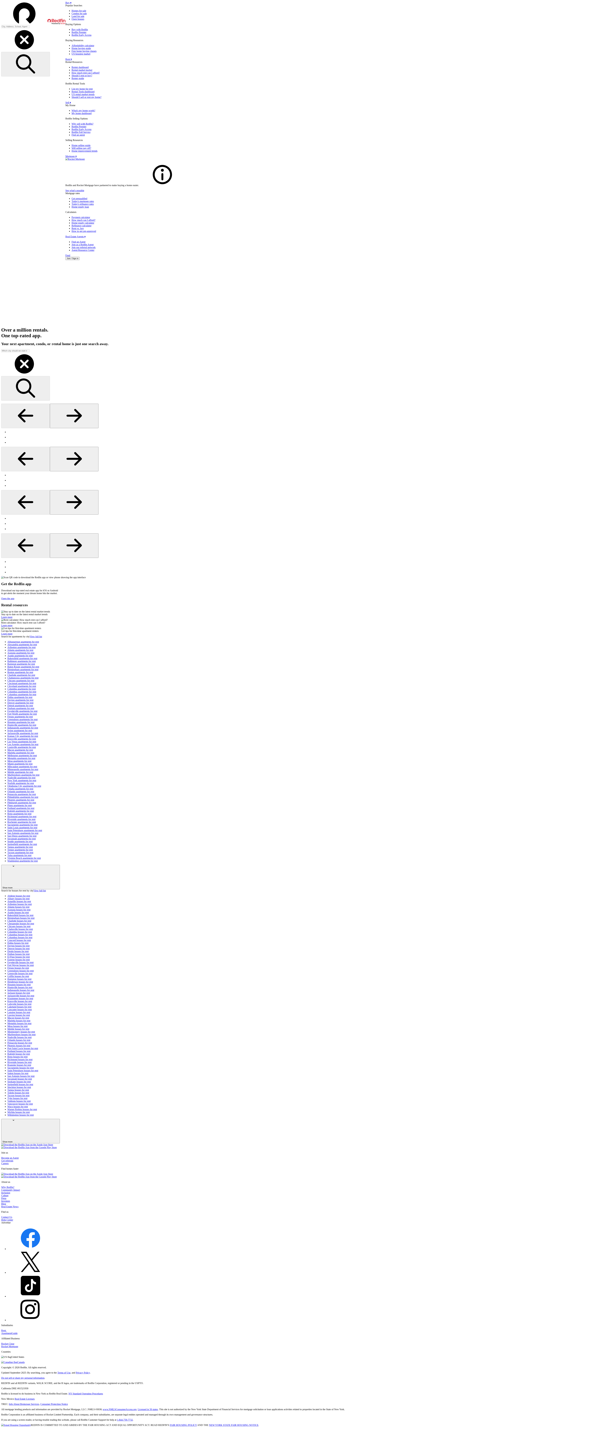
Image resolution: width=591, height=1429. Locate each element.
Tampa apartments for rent (20, 847)
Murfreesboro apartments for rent (23, 775)
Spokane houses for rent (19, 1081)
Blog (3, 1204)
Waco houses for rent (17, 1106)
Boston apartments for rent (20, 672)
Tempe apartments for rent (20, 849)
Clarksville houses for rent (20, 929)
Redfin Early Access (81, 35)
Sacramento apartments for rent (22, 825)
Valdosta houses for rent (19, 1101)
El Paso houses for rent (18, 957)
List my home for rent (82, 89)
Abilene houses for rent (18, 896)
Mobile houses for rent (18, 1029)
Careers (5, 1163)
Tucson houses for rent (18, 1095)
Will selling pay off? (81, 148)
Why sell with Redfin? (82, 123)
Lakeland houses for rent (19, 1006)
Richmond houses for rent (19, 1059)
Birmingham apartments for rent (22, 669)
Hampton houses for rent (19, 979)
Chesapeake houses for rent (20, 923)
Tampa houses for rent (18, 1090)
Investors (5, 1201)
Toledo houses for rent (18, 1092)
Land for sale (78, 16)
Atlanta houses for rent (18, 907)
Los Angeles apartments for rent (22, 744)
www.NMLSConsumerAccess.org (120, 1409)
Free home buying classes (84, 51)
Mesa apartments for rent (19, 761)
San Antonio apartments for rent (22, 833)
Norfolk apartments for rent (20, 783)
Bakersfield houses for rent (20, 915)
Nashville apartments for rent (21, 777)
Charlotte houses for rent (19, 920)
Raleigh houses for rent (18, 1054)
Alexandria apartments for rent (22, 644)
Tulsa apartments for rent (19, 855)
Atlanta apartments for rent (20, 650)
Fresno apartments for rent (20, 716)
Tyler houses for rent (17, 1098)
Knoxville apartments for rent (21, 739)
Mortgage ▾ (71, 156)
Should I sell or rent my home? (86, 97)
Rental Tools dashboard (83, 91)
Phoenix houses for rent (18, 1045)
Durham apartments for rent (20, 708)
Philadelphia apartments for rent (22, 797)
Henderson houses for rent (20, 982)
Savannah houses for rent (19, 1079)
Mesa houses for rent (17, 1026)
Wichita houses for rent (18, 1112)
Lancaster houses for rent (19, 1009)
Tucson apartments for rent (20, 852)
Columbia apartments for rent (21, 689)
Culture (4, 1195)
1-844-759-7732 (125, 1420)
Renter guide (78, 78)
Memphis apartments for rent (21, 758)
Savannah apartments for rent (21, 838)
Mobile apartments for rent (20, 772)
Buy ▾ (68, 2)
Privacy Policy (83, 1372)
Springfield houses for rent (20, 1084)
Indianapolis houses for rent (20, 990)
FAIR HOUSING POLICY (183, 1425)
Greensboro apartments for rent (22, 719)
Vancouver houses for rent (20, 1104)
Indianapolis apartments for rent (22, 727)
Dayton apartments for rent (20, 700)
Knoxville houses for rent (19, 1001)
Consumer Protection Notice (54, 1404)
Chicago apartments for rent (20, 680)
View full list (36, 636)
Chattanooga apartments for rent (22, 678)
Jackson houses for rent (18, 993)
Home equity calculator (83, 223)
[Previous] (25, 416)
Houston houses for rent (19, 984)
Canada (21, 1362)
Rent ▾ (68, 59)
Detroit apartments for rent (20, 705)
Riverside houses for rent (19, 1062)
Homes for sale (79, 10)
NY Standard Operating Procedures (85, 1393)
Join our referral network (84, 247)
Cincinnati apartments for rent (21, 683)
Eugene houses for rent (18, 959)
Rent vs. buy (78, 228)
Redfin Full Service (81, 132)
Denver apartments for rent (20, 702)
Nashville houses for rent (19, 1037)
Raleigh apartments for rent (20, 811)
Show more (7, 888)
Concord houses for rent (19, 940)
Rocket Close (7, 1343)
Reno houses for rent (17, 1056)
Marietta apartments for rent (20, 752)
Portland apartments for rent (20, 808)
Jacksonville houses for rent (20, 995)
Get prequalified (79, 198)
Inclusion (5, 1192)
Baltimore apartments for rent (21, 661)
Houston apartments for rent (20, 722)
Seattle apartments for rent (20, 841)
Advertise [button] (6, 1222)
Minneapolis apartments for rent (22, 769)
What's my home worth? (83, 110)
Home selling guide (81, 145)
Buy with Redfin (80, 29)
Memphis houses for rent (19, 1023)
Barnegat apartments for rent (21, 664)
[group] (295, 437)
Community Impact (10, 1190)
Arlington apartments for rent (21, 647)
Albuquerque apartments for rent (23, 641)
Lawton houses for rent (18, 1015)
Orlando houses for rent (18, 1040)
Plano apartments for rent (19, 805)
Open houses (78, 19)
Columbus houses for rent (19, 934)
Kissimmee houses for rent (20, 998)
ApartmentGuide (9, 1333)
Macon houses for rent (18, 1018)
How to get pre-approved (84, 231)
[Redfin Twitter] (30, 1272)
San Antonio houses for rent (20, 1076)
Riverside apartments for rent (21, 819)
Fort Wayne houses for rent (20, 965)
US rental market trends (83, 94)
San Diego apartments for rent (21, 836)
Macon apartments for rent (20, 750)
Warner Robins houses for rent (22, 1109)
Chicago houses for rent (18, 926)
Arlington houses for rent (19, 904)
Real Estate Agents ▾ (75, 236)
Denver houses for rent (18, 948)
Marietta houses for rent (18, 1020)
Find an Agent (78, 242)
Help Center (7, 1220)
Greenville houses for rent (19, 973)
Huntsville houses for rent (19, 987)
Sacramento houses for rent (20, 1067)
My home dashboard (82, 113)
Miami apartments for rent (19, 763)
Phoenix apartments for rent (20, 800)
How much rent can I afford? (86, 72)
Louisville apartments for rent (21, 747)
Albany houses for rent (18, 898)
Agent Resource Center (83, 250)
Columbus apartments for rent (21, 691)
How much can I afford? (83, 220)
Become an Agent (10, 1158)
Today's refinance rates (83, 204)
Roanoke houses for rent (19, 1065)
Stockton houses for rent (19, 1087)
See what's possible (74, 190)
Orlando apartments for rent (20, 791)
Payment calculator (81, 217)
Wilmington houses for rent (20, 1115)
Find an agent (78, 135)
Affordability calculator (83, 45)
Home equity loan (80, 207)
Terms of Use (63, 1372)
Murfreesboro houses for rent (21, 1034)
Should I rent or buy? (82, 75)
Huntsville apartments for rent (21, 725)
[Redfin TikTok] (30, 1296)
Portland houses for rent (18, 1051)
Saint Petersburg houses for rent (22, 1070)
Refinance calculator (81, 225)
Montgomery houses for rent (21, 1031)
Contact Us (6, 1217)
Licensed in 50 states (148, 1409)
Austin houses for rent (18, 912)
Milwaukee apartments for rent (22, 766)
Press (3, 1198)
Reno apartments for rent (19, 813)
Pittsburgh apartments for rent (21, 802)
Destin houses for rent (18, 951)
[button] (33, 13)
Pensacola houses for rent (19, 1043)
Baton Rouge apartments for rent (23, 666)
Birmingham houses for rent (20, 918)
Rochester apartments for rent (21, 822)
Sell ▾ (68, 102)
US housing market (81, 54)
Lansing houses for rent (18, 1012)
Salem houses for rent (17, 1073)
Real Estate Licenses (25, 1399)
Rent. (3, 1330)
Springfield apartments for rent (22, 844)
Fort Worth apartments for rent (22, 714)
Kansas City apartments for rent (22, 736)
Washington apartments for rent (22, 861)
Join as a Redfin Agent (83, 244)
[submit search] (25, 64)
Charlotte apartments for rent (21, 675)
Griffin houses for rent (18, 976)
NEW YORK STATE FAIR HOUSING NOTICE (233, 1425)
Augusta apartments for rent (20, 653)
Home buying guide (81, 48)
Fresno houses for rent (18, 968)
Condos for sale (79, 13)
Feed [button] (67, 255)
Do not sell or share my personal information (22, 1378)
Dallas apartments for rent (19, 697)
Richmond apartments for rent (21, 816)
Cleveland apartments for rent (21, 686)
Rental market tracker (82, 70)
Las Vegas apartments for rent (21, 741)
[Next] (74, 416)
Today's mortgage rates (83, 201)
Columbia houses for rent (19, 932)
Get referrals (7, 1160)
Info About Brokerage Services (24, 1404)
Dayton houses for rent (18, 945)
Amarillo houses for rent (19, 901)
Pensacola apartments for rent (21, 794)
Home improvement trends (84, 151)
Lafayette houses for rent (19, 1004)
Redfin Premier (79, 32)
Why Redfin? (7, 1187)
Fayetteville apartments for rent (22, 711)
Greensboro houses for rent (20, 970)
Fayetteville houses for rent (20, 962)
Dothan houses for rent (18, 954)
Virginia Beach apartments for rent (24, 858)
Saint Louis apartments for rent (22, 827)
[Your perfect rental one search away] (295, 293)
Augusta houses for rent (18, 909)
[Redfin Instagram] (30, 1320)
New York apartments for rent (21, 780)
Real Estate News (9, 1206)
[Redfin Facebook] (30, 1249)
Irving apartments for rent (19, 730)
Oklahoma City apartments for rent (24, 786)
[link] (162, 185)
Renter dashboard (80, 67)
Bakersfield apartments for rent (22, 658)
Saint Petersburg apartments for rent (24, 830)
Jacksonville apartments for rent (22, 733)
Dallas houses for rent (17, 943)
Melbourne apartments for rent (22, 755)
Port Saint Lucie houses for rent (22, 1048)
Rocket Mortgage (9, 1346)
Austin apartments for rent (20, 655)
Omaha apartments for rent (20, 788)
